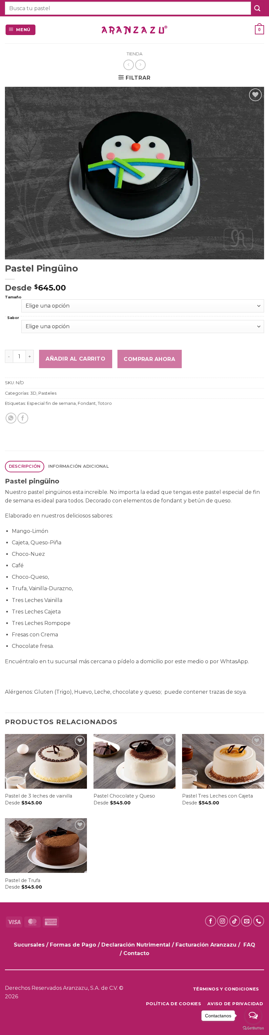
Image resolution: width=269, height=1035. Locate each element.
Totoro (105, 403)
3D (33, 393)
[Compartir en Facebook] (22, 418)
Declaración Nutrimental (135, 945)
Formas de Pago (73, 945)
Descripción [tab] (25, 466)
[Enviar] (257, 8)
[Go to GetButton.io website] (253, 1028)
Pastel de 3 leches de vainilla (38, 796)
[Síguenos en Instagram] (222, 920)
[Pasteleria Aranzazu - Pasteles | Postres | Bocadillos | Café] (134, 30)
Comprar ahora (149, 359)
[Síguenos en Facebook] (210, 920)
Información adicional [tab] (78, 466)
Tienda (134, 53)
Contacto (136, 953)
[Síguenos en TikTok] (234, 920)
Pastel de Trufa (22, 880)
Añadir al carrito (75, 359)
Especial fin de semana (51, 403)
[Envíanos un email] (246, 920)
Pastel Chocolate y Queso (124, 796)
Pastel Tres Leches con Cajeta (217, 796)
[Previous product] (140, 65)
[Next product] (128, 65)
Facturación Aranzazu (206, 945)
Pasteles (47, 393)
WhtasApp (234, 661)
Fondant (87, 403)
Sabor (13, 318)
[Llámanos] (258, 920)
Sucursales (30, 945)
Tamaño (13, 297)
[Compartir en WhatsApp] (11, 418)
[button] (21, 30)
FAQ (249, 945)
